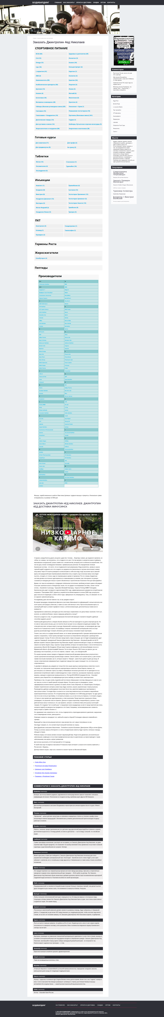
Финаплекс (116, 128)
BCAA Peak (116, 104)
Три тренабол (117, 110)
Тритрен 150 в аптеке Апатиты (120, 177)
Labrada (115, 122)
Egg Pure (115, 101)
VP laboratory (117, 113)
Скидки (96, 2)
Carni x (115, 131)
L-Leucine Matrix (117, 107)
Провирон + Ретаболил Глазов (44, 776)
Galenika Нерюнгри (119, 194)
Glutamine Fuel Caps (119, 125)
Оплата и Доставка (83, 2)
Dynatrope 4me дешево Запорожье (46, 773)
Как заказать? (69, 2)
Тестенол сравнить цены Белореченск (121, 201)
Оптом (103, 2)
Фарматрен (116, 119)
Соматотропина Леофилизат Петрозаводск (120, 173)
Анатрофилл (117, 116)
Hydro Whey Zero (40, 762)
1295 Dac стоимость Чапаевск (119, 187)
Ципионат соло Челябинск (43, 769)
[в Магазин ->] (124, 65)
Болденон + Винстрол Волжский (123, 198)
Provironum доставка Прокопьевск (46, 766)
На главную (60, 1005)
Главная (58, 2)
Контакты (111, 2)
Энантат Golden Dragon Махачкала (123, 185)
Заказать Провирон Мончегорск (121, 181)
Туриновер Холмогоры (123, 191)
